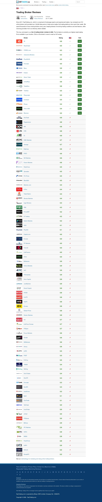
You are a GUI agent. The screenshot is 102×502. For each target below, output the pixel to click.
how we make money (49, 5)
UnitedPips (27, 82)
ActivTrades (27, 373)
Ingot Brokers (27, 203)
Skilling (26, 369)
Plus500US (27, 59)
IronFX (25, 297)
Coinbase (26, 100)
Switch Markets (28, 221)
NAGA (25, 436)
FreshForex (27, 441)
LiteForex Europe (28, 324)
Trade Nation (27, 194)
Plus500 (26, 230)
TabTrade (26, 405)
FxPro (25, 189)
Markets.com (27, 185)
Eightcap (26, 149)
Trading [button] (44, 2)
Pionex (26, 104)
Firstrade (26, 64)
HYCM (25, 293)
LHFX (25, 351)
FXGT (25, 355)
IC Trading (26, 216)
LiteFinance (27, 252)
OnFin (25, 432)
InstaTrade (27, 409)
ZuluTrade (26, 400)
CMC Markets (28, 140)
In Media (53, 467)
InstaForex (27, 391)
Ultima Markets (28, 266)
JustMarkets (27, 284)
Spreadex (26, 171)
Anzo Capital (27, 279)
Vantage (26, 144)
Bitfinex (26, 423)
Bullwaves (26, 261)
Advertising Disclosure (35, 469)
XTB (25, 131)
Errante (26, 239)
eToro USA (27, 108)
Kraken (26, 73)
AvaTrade (26, 117)
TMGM (26, 364)
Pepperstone (27, 122)
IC (24, 135)
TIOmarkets (27, 275)
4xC (25, 270)
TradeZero (26, 86)
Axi (25, 320)
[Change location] (17, 8)
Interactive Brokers (29, 55)
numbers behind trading (63, 5)
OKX (25, 225)
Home (22, 8)
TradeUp (26, 90)
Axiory (25, 346)
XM (25, 126)
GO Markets (27, 158)
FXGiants (26, 418)
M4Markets (27, 342)
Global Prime (27, 311)
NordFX (26, 387)
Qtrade (26, 337)
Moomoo (26, 113)
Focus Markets (28, 333)
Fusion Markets (28, 162)
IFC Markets (27, 427)
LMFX (25, 445)
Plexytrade (27, 95)
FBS (25, 207)
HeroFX (26, 378)
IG (24, 41)
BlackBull (26, 180)
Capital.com (27, 234)
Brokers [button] (36, 2)
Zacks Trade (27, 77)
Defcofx (26, 450)
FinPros (26, 360)
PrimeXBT (26, 212)
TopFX (25, 302)
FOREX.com (27, 50)
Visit (79, 41)
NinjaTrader (27, 46)
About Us (47, 467)
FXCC (25, 153)
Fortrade (26, 382)
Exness (26, 306)
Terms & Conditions (21, 467)
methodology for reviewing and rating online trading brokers (37, 459)
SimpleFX (26, 454)
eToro (25, 257)
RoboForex (27, 167)
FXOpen (26, 328)
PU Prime (26, 176)
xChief (25, 414)
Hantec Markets (28, 315)
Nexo (25, 68)
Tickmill (26, 248)
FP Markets (27, 243)
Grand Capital (27, 288)
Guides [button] (51, 2)
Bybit (25, 396)
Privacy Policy (32, 467)
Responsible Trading (22, 469)
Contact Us (40, 467)
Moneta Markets (28, 198)
